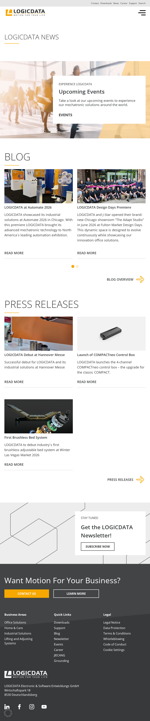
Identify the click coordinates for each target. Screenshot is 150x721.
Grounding (61, 661)
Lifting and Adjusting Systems (18, 641)
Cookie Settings (114, 650)
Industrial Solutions (17, 633)
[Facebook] (19, 706)
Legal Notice (111, 622)
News (116, 3)
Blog (57, 633)
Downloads (106, 3)
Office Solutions (15, 622)
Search (142, 3)
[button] (8, 713)
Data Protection (114, 628)
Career (124, 3)
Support (133, 3)
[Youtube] (44, 706)
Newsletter (61, 639)
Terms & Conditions (117, 633)
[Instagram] (31, 706)
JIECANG (59, 655)
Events (58, 644)
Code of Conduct (114, 644)
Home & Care (13, 628)
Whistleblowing (113, 639)
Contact (95, 3)
